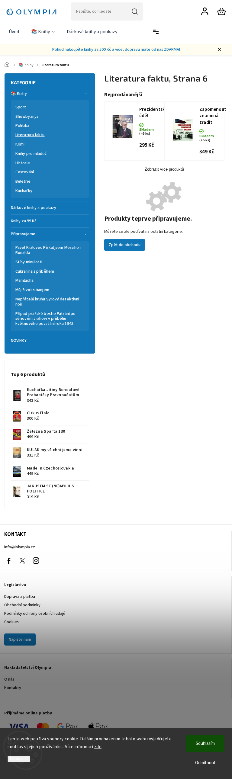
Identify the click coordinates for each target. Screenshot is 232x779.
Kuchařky (23, 191)
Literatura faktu (30, 135)
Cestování (24, 172)
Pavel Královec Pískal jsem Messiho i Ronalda (48, 250)
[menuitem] (14, 32)
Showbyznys (26, 117)
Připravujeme (23, 234)
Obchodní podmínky (22, 605)
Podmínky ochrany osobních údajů (34, 614)
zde (98, 747)
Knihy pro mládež (31, 154)
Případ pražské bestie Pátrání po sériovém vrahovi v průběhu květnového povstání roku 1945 (45, 319)
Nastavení (19, 759)
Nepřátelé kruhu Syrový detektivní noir (47, 301)
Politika (22, 126)
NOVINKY (19, 341)
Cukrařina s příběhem (34, 271)
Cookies (11, 622)
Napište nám (20, 639)
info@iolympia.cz (19, 547)
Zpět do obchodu (124, 245)
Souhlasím (205, 743)
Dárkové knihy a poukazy (33, 208)
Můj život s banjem (32, 290)
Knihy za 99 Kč (24, 221)
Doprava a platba (19, 597)
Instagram (35, 560)
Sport (20, 107)
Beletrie (23, 181)
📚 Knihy (19, 94)
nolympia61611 (22, 560)
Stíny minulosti (29, 262)
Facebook (8, 560)
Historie (22, 163)
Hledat (135, 11)
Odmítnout (205, 763)
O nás (9, 679)
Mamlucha (24, 280)
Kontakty (12, 688)
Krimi (20, 144)
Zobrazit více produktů (164, 169)
